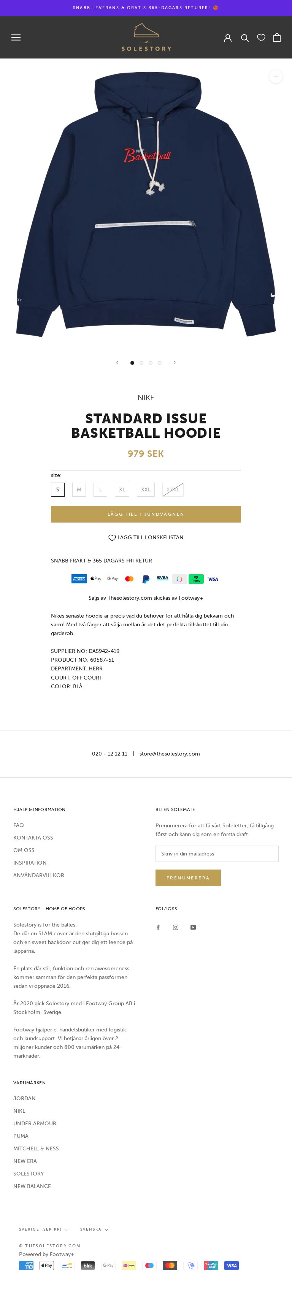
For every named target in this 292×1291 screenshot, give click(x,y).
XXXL (173, 489)
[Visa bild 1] (132, 363)
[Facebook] (158, 927)
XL (122, 489)
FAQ (18, 825)
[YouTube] (193, 927)
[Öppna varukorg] (277, 37)
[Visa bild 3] (150, 363)
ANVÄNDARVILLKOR (38, 875)
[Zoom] (275, 76)
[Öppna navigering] (16, 37)
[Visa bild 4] (160, 363)
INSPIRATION (30, 863)
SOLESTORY (28, 1174)
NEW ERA (25, 1161)
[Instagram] (175, 927)
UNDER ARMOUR (34, 1123)
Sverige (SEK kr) (40, 1229)
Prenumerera (188, 878)
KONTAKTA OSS (33, 838)
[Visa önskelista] (261, 37)
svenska (91, 1229)
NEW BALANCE (32, 1186)
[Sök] (245, 37)
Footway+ (191, 598)
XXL (146, 489)
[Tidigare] (117, 362)
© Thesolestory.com (50, 1245)
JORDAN (24, 1098)
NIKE (19, 1111)
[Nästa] (174, 362)
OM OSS (24, 850)
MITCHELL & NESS (36, 1148)
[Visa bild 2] (141, 363)
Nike (146, 397)
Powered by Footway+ (47, 1254)
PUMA (21, 1136)
